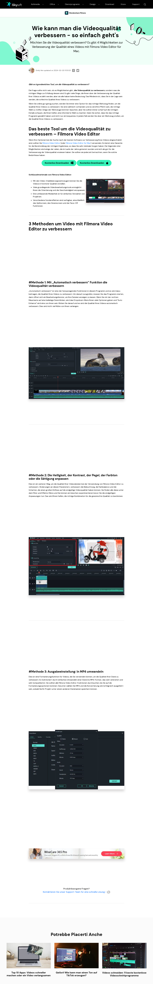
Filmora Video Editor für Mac (78, 143)
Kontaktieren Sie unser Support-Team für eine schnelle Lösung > (75, 891)
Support (136, 4)
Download (109, 4)
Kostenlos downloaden (57, 162)
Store (123, 4)
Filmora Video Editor (51, 143)
